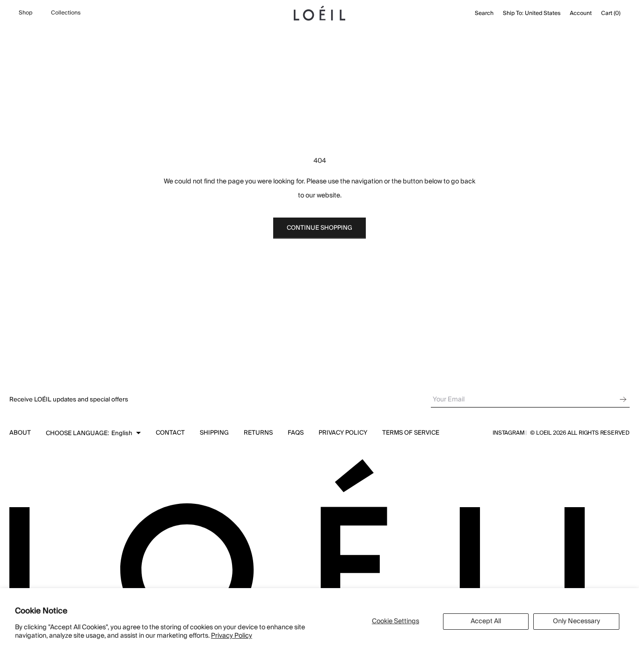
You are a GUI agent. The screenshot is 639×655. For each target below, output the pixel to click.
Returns (258, 433)
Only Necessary (576, 621)
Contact (170, 433)
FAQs (296, 433)
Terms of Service (410, 433)
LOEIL (544, 433)
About (20, 433)
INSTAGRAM (508, 433)
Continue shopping (319, 228)
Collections (65, 13)
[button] (93, 433)
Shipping (214, 433)
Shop (25, 13)
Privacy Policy (231, 635)
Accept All (486, 621)
